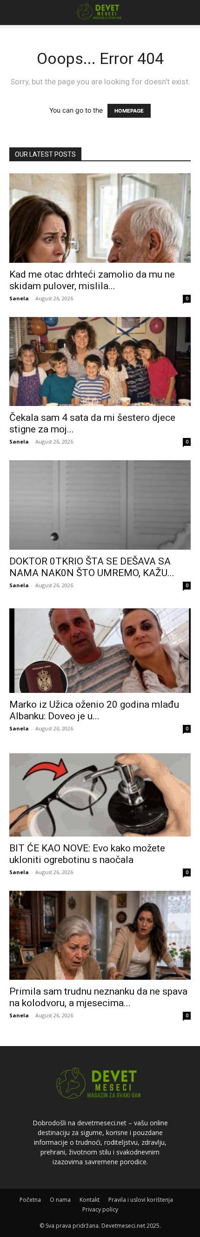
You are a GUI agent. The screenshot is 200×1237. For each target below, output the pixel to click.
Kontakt (90, 1200)
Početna (30, 1200)
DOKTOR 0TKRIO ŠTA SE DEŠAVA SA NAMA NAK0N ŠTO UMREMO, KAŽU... (91, 567)
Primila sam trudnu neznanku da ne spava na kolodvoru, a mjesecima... (98, 997)
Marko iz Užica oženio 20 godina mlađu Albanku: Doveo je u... (94, 710)
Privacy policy (100, 1209)
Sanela (19, 298)
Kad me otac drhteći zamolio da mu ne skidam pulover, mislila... (92, 280)
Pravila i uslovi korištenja (140, 1200)
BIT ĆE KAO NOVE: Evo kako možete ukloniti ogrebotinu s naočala (87, 854)
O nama (60, 1200)
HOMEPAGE (129, 111)
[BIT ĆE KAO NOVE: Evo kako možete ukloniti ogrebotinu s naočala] (100, 792)
